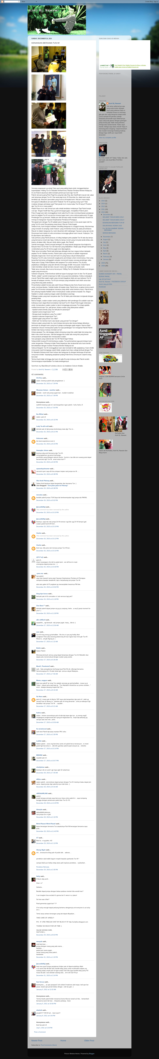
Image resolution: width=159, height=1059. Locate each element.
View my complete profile (107, 137)
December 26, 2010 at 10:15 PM (47, 551)
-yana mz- (39, 573)
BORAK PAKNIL (104, 276)
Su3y (38, 876)
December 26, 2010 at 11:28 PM (47, 613)
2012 (103, 206)
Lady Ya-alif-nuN (42, 426)
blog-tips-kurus (42, 593)
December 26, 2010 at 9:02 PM (47, 500)
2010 (103, 212)
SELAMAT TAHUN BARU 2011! (113, 217)
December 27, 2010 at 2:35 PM (47, 734)
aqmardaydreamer (43, 468)
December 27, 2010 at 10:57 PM (47, 760)
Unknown (39, 438)
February (106, 256)
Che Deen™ (40, 606)
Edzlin (38, 648)
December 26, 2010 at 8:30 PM (47, 462)
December (107, 214)
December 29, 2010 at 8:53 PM (47, 935)
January (106, 259)
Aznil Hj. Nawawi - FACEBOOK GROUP (112, 281)
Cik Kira (39, 378)
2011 (103, 209)
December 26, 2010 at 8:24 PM (47, 444)
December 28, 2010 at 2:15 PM (47, 817)
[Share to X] (68, 369)
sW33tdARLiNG (42, 793)
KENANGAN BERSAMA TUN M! (113, 223)
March (105, 253)
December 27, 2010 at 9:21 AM (47, 706)
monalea (39, 495)
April (105, 251)
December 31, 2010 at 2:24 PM (47, 975)
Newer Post (36, 1040)
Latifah (39, 741)
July (104, 242)
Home (63, 1040)
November (107, 236)
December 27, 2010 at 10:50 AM (47, 722)
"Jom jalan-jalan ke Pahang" (57, 485)
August (105, 239)
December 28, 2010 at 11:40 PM (47, 831)
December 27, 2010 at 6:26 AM (47, 660)
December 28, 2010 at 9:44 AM (47, 787)
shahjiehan (40, 767)
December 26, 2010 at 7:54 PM (47, 407)
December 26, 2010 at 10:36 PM (47, 567)
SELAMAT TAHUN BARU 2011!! (113, 220)
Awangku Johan (42, 450)
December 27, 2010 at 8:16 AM (47, 690)
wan (37, 632)
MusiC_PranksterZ (43, 666)
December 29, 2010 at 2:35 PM (47, 869)
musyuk (39, 941)
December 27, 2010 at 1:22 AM (47, 641)
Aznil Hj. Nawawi (115, 103)
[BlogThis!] (65, 369)
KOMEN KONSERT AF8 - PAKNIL (110, 274)
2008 (103, 266)
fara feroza (40, 982)
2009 (103, 263)
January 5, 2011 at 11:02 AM (46, 989)
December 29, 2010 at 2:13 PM (47, 843)
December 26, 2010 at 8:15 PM (47, 420)
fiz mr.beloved (41, 729)
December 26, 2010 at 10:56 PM (47, 587)
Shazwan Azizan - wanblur (45, 390)
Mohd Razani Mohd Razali (45, 824)
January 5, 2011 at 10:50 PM (46, 1003)
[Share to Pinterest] (72, 369)
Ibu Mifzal (39, 414)
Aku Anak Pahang (42, 480)
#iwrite (38, 533)
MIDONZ (39, 755)
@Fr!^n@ (39, 557)
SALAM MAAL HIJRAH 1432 (112, 225)
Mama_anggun (41, 680)
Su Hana (39, 696)
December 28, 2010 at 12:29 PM (47, 803)
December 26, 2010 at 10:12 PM (47, 538)
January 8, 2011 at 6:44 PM (45, 1015)
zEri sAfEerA (40, 620)
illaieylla (39, 809)
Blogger (91, 1053)
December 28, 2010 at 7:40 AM (47, 773)
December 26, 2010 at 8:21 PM (47, 432)
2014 (103, 203)
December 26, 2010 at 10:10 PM (47, 512)
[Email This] (63, 369)
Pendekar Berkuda (42, 867)
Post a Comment (40, 1032)
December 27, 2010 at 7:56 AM (47, 674)
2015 (103, 201)
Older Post (89, 1040)
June (105, 245)
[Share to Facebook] (70, 369)
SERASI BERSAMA (109, 233)
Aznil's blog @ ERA (105, 284)
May (104, 248)
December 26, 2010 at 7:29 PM (47, 383)
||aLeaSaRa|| (40, 507)
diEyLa (38, 779)
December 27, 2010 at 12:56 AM (47, 625)
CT (37, 838)
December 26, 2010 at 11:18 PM (47, 599)
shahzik (39, 1010)
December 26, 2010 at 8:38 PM (47, 474)
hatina (38, 713)
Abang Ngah (41, 850)
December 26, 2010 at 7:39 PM (47, 395)
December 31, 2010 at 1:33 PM (47, 957)
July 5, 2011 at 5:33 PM (44, 1028)
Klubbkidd (102, 287)
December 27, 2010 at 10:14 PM (47, 748)
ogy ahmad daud (105, 279)
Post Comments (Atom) (49, 1045)
